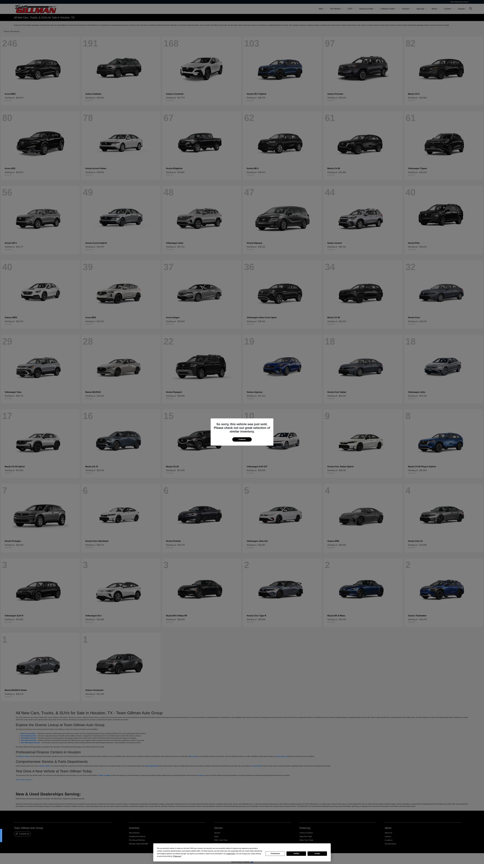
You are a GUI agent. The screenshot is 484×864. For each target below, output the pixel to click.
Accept (317, 853)
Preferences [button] (177, 856)
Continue (242, 439)
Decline (296, 853)
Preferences (275, 853)
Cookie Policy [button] (230, 854)
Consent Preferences (1, 835)
